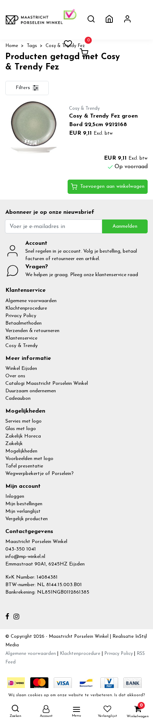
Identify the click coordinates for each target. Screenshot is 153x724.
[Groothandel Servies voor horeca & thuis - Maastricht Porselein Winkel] (34, 20)
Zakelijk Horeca (23, 436)
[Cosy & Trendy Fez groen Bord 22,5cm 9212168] (31, 127)
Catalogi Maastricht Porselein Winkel (46, 383)
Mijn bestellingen (23, 504)
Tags (32, 45)
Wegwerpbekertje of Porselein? (39, 473)
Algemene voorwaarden (31, 301)
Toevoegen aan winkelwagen (112, 186)
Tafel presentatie (24, 466)
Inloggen (14, 496)
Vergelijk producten (26, 519)
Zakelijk (14, 443)
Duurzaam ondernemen (30, 391)
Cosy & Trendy (21, 345)
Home (11, 45)
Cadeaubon (18, 398)
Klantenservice (21, 338)
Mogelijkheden (21, 451)
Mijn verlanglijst (23, 511)
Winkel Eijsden (21, 368)
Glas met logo (20, 428)
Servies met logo (23, 421)
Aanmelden (124, 226)
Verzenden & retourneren (32, 330)
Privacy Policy (20, 316)
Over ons (15, 376)
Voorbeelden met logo (29, 458)
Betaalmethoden (23, 323)
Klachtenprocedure (26, 308)
